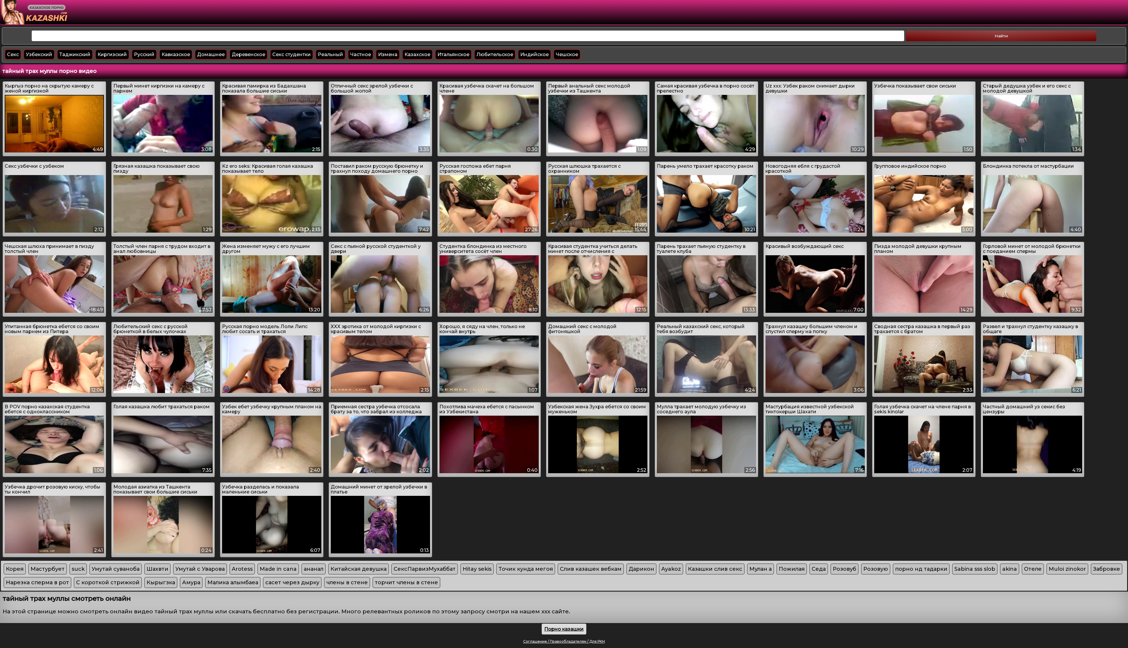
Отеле (1033, 569)
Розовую (875, 569)
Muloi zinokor (1067, 569)
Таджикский (74, 54)
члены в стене (347, 582)
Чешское (567, 54)
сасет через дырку (292, 582)
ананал (313, 569)
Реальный (330, 54)
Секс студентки (291, 54)
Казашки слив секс (715, 569)
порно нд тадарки (921, 569)
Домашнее (211, 54)
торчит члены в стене (406, 582)
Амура (191, 582)
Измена (387, 54)
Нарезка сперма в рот (37, 582)
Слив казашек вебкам (591, 569)
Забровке (1106, 569)
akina (1009, 569)
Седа (819, 569)
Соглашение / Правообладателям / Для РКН (564, 641)
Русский (144, 54)
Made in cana (278, 569)
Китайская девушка (358, 569)
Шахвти (157, 569)
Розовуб (844, 569)
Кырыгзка (161, 582)
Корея (15, 569)
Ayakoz (671, 569)
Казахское (417, 54)
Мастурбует (48, 569)
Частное (360, 54)
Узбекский (39, 54)
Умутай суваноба (116, 569)
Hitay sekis (477, 569)
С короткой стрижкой (108, 582)
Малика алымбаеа (232, 582)
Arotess (242, 569)
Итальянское (453, 54)
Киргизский (112, 54)
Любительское (494, 54)
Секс (13, 54)
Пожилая (792, 569)
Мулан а (760, 569)
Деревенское (248, 54)
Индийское (534, 54)
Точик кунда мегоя (525, 569)
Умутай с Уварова (200, 569)
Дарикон (641, 569)
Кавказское (176, 54)
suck (78, 569)
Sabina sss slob (974, 569)
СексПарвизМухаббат (425, 569)
